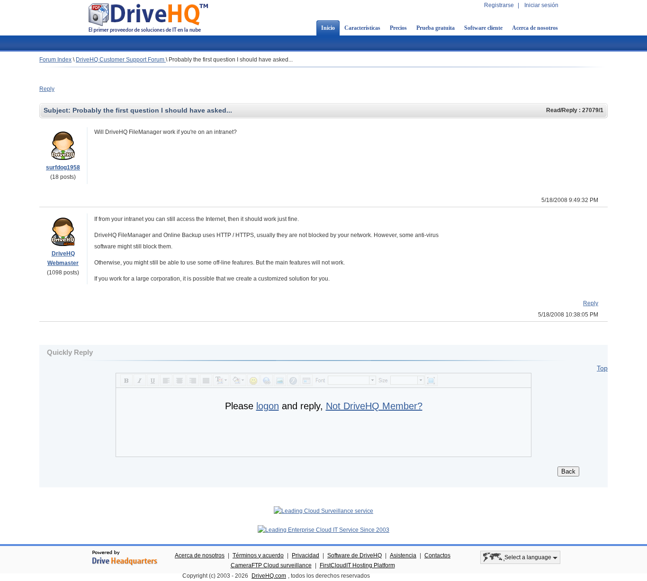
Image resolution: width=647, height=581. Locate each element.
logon (267, 406)
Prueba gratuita (435, 28)
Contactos (437, 555)
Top (602, 368)
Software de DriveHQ (354, 555)
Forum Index (55, 59)
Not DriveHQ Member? (374, 406)
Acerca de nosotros (535, 28)
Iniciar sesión (541, 5)
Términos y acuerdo (258, 555)
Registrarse (499, 5)
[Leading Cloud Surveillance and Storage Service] (323, 511)
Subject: (58, 110)
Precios (398, 28)
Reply (46, 89)
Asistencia (403, 555)
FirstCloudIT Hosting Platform (357, 565)
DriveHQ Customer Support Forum (121, 59)
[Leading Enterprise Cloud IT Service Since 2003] (323, 530)
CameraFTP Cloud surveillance (271, 565)
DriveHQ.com (269, 575)
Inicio (328, 28)
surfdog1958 (63, 167)
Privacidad (305, 555)
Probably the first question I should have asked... (231, 59)
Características (362, 28)
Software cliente (483, 28)
